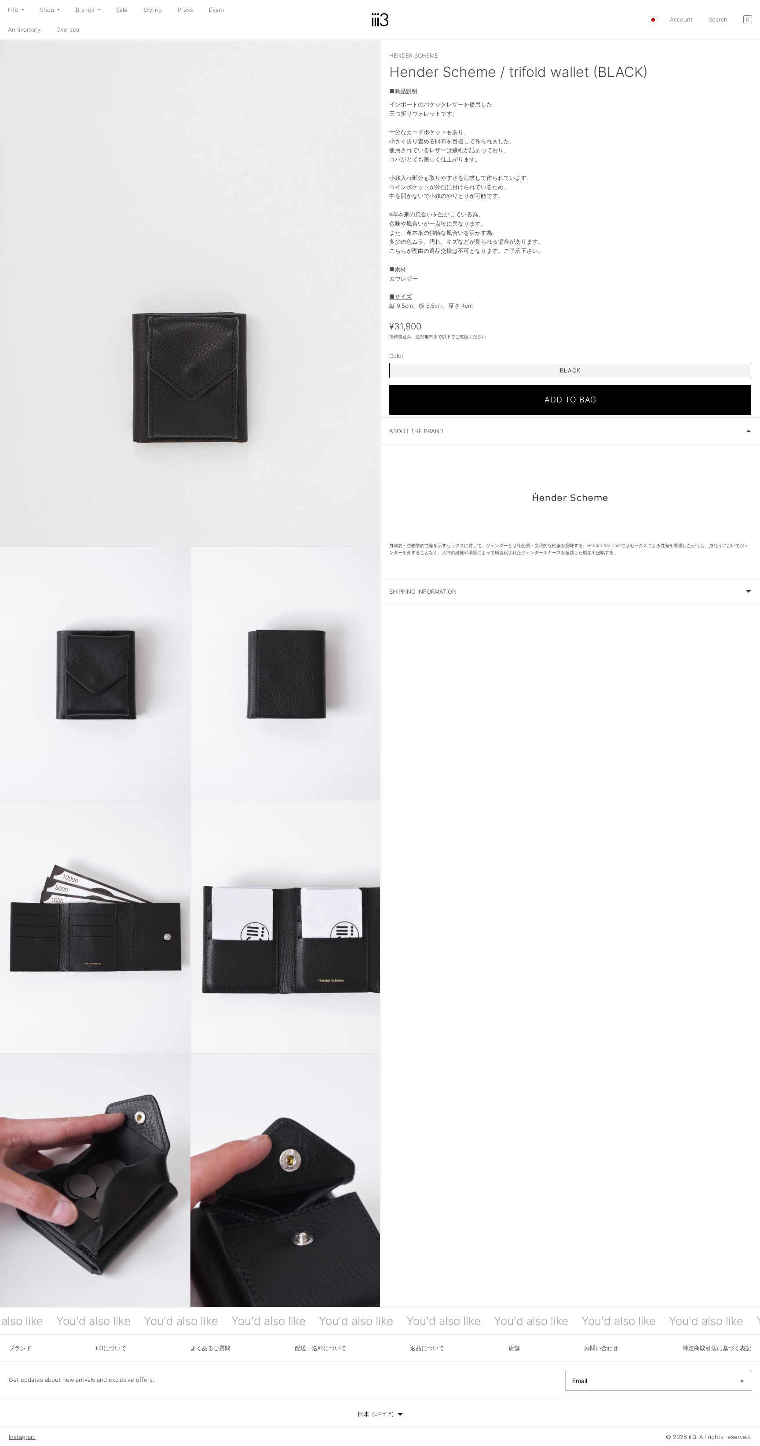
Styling (152, 9)
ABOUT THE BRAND (416, 431)
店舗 (514, 1347)
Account (681, 19)
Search (718, 19)
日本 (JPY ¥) (376, 1413)
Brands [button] (85, 9)
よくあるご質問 (210, 1347)
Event (217, 9)
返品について (427, 1347)
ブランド (20, 1347)
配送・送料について (320, 1347)
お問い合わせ (601, 1347)
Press (185, 9)
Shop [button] (47, 9)
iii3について (111, 1347)
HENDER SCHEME (413, 55)
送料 (420, 337)
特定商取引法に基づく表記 (717, 1347)
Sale (122, 9)
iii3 (692, 1436)
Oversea (67, 29)
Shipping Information (423, 591)
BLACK (570, 370)
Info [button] (13, 9)
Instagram (22, 1436)
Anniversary (24, 29)
